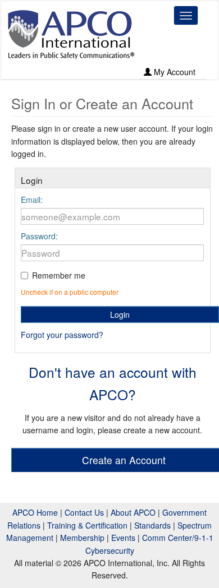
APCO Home (35, 512)
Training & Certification (87, 525)
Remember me (58, 275)
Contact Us (84, 512)
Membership (82, 537)
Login (120, 314)
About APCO (133, 512)
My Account (173, 71)
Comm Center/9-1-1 (177, 537)
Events (123, 537)
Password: (39, 236)
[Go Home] (71, 34)
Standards (152, 525)
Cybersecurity (109, 550)
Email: (32, 199)
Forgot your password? (62, 334)
